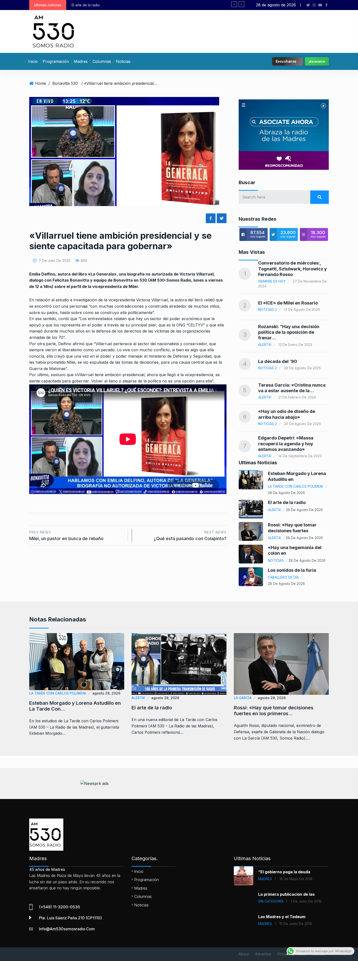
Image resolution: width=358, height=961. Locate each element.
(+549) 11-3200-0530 (59, 906)
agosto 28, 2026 (106, 693)
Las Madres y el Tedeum (281, 916)
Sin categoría (270, 901)
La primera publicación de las (286, 894)
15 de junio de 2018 (295, 924)
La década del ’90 (277, 361)
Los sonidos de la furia (292, 570)
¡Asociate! (317, 61)
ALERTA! (264, 345)
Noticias (123, 61)
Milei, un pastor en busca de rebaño (66, 535)
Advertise (263, 953)
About (243, 953)
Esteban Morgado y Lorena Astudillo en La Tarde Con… (75, 706)
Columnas (102, 61)
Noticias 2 (267, 309)
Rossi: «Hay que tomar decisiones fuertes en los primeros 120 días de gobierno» (165, 5)
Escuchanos (286, 61)
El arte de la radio (287, 502)
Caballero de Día (283, 577)
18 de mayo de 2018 (295, 879)
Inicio (33, 61)
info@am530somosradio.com (67, 928)
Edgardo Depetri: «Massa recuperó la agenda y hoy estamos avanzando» (285, 443)
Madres (81, 61)
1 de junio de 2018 (306, 901)
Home (40, 83)
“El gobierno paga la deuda (284, 871)
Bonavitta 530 (65, 83)
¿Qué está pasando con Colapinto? (190, 535)
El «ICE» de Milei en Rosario (288, 302)
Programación (56, 61)
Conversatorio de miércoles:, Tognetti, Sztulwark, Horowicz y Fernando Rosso (292, 268)
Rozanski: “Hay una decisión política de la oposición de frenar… (288, 332)
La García (243, 698)
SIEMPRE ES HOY (272, 281)
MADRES (265, 879)
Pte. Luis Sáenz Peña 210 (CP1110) (70, 917)
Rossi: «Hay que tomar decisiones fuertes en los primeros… (273, 710)
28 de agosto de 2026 (286, 493)
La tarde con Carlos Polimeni (295, 486)
